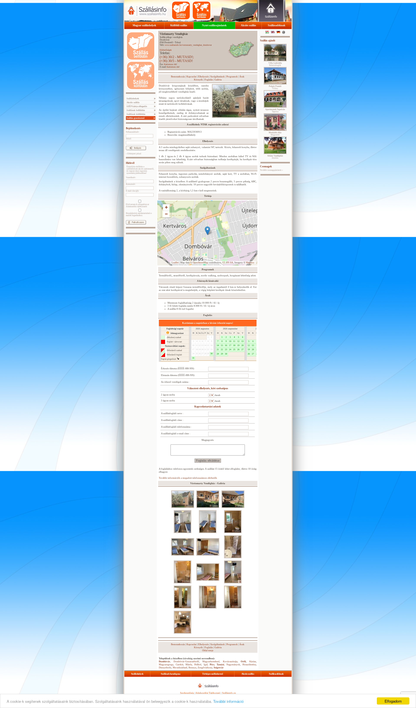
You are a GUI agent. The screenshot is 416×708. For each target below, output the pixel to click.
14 (205, 345)
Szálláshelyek (132, 98)
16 (211, 345)
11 (197, 345)
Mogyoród (275, 134)
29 (208, 353)
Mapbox (250, 262)
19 (199, 349)
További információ (228, 701)
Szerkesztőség (187, 693)
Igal (206, 664)
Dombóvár (165, 39)
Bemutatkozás (178, 76)
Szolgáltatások (217, 76)
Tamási (220, 664)
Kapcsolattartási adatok (207, 406)
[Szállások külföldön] (201, 10)
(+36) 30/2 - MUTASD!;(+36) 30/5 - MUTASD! (177, 59)
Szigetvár (219, 667)
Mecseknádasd (180, 667)
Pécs (212, 664)
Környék (198, 79)
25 (197, 353)
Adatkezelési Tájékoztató (207, 693)
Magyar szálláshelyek (144, 25)
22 (208, 349)
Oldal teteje (207, 650)
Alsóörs (275, 157)
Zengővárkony (205, 667)
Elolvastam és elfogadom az (137, 205)
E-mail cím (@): (132, 191)
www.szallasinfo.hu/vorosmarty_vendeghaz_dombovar (188, 45)
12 (199, 345)
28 (205, 353)
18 (197, 349)
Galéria (218, 79)
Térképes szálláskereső (212, 673)
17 (193, 349)
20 (202, 349)
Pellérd (197, 664)
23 (211, 349)
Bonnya (192, 667)
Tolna (177, 42)
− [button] (166, 214)
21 (205, 349)
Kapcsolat (191, 76)
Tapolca (275, 110)
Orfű (243, 661)
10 (193, 345)
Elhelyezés (203, 76)
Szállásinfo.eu (229, 693)
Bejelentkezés (133, 128)
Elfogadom (393, 701)
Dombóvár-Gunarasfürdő (186, 661)
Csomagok (266, 166)
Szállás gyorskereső (135, 118)
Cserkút (179, 664)
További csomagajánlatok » (271, 170)
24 (193, 353)
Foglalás (209, 79)
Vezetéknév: (131, 177)
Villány (275, 87)
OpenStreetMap (200, 262)
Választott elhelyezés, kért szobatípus (207, 388)
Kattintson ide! (170, 64)
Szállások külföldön (135, 114)
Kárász (252, 661)
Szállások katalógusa (170, 673)
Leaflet (175, 262)
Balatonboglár (275, 64)
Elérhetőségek (166, 50)
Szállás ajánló (267, 40)
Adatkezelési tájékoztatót (136, 206)
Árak (241, 76)
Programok (232, 76)
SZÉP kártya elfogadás (136, 106)
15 (208, 345)
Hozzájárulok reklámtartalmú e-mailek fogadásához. (139, 214)
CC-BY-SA (227, 262)
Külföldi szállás (178, 25)
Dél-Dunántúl (166, 42)
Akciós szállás (248, 25)
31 (193, 358)
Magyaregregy (166, 664)
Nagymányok (233, 664)
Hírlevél (130, 162)
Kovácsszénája (230, 661)
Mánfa (188, 664)
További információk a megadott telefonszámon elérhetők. (188, 478)
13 (202, 345)
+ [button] (166, 207)
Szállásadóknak (276, 25)
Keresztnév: (131, 184)
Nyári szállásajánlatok (214, 25)
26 (199, 353)
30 (211, 353)
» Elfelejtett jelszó (133, 154)
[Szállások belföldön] (180, 10)
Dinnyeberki (165, 667)
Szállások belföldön (135, 110)
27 (202, 353)
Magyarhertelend (210, 661)
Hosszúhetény (249, 664)
